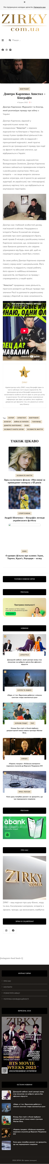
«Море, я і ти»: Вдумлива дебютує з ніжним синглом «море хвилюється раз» (24, 696)
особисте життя (35, 429)
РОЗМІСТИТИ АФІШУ (12, 993)
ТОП (32, 723)
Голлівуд (36, 422)
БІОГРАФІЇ (24, 89)
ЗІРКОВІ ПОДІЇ (21, 723)
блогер (7, 422)
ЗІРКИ (18, 1160)
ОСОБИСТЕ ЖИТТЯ (24, 475)
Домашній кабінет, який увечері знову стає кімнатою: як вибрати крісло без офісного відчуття (24, 662)
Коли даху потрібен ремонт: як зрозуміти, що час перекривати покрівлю (24, 798)
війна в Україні (21, 422)
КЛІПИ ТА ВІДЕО (24, 690)
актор (11, 418)
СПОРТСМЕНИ (24, 513)
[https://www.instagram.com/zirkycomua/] (6, 930)
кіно (27, 425)
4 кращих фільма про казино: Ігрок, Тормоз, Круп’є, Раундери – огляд (24, 557)
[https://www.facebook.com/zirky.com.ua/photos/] (13, 930)
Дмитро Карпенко (12, 425)
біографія (34, 418)
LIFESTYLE (24, 655)
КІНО (24, 551)
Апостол (22, 418)
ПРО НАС (7, 981)
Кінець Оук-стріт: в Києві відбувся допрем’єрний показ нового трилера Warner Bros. (24, 730)
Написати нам (40, 7)
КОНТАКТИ (8, 987)
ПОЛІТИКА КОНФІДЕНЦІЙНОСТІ (16, 999)
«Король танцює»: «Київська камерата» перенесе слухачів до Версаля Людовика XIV (24, 764)
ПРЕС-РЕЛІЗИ (24, 792)
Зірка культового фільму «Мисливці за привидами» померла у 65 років (24, 481)
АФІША (24, 759)
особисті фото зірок (14, 429)
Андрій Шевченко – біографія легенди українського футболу (24, 519)
